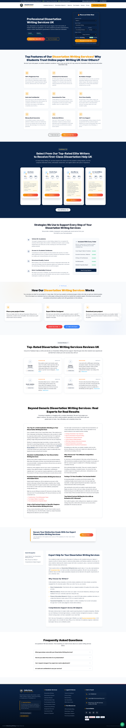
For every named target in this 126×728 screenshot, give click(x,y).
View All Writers (62, 210)
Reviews (83, 5)
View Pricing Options (86, 270)
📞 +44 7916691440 (102, 1)
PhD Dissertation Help (49, 699)
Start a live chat (55, 134)
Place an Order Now (69, 135)
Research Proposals (49, 713)
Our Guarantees (68, 699)
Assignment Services (49, 708)
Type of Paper (77, 23)
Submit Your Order (53, 326)
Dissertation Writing (49, 693)
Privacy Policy (68, 695)
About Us (70, 5)
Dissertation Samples (69, 713)
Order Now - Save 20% (99, 5)
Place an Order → (86, 535)
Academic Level (78, 18)
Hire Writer (30, 194)
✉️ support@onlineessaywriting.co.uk (90, 1)
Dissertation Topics (69, 711)
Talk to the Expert (72, 326)
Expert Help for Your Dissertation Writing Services (33, 557)
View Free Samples (52, 39)
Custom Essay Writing (49, 706)
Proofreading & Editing (49, 702)
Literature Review (48, 697)
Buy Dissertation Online (49, 704)
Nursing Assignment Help (88, 618)
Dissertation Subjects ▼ (60, 5)
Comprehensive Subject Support (33, 562)
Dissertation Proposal (49, 695)
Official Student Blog (69, 709)
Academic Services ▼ (49, 5)
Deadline (90, 27)
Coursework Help (48, 711)
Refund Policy (68, 697)
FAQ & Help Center (69, 702)
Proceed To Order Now (86, 40)
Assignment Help (55, 570)
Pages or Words (78, 32)
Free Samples (76, 5)
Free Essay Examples (69, 715)
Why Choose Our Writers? (31, 559)
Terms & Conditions (69, 693)
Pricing (87, 5)
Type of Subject (78, 27)
